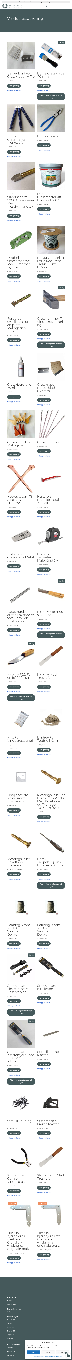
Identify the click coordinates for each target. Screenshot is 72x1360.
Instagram (10, 1312)
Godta (33, 1352)
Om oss (9, 1323)
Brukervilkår (11, 1331)
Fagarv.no (50, 2)
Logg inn (10, 1339)
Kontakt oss (59, 1356)
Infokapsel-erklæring (39, 1356)
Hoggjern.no (42, 2)
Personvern (11, 1327)
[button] (68, 1342)
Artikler (9, 1300)
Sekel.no (35, 2)
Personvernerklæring (50, 1356)
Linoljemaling (11, 1304)
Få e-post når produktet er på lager (51, 96)
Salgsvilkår (10, 1335)
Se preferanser (62, 1352)
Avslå (48, 1352)
